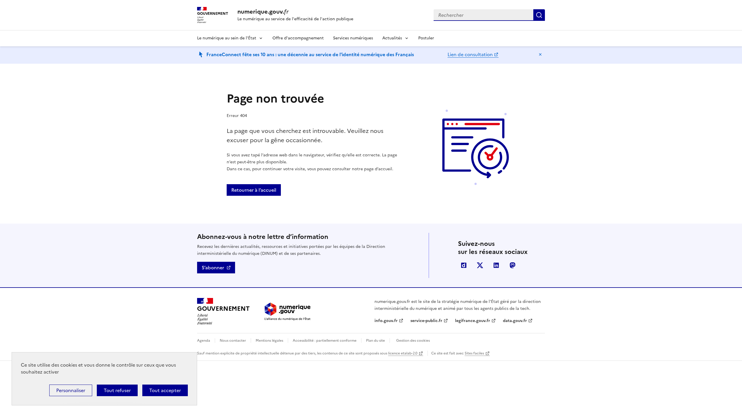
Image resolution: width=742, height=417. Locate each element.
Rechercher (539, 15)
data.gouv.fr (515, 321)
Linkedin (496, 265)
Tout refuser (117, 390)
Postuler (426, 38)
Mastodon (512, 265)
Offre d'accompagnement (298, 38)
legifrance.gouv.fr (472, 321)
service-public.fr (426, 321)
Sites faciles (474, 353)
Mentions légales (269, 340)
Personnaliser (70, 390)
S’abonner (213, 267)
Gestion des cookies (413, 340)
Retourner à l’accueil (253, 189)
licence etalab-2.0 (402, 353)
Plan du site (375, 340)
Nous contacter (233, 340)
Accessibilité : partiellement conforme (325, 340)
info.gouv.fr (386, 321)
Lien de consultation (470, 54)
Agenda (203, 340)
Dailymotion (464, 265)
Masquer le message (540, 54)
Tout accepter (165, 390)
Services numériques (353, 38)
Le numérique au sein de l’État (226, 38)
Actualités (392, 38)
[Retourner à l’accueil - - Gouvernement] (288, 311)
